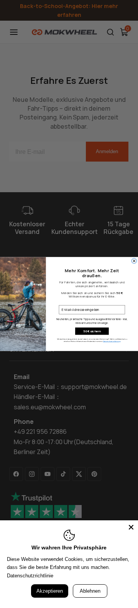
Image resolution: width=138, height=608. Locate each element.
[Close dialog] (134, 261)
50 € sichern (92, 331)
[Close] (131, 527)
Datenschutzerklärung (111, 341)
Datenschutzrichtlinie (30, 576)
